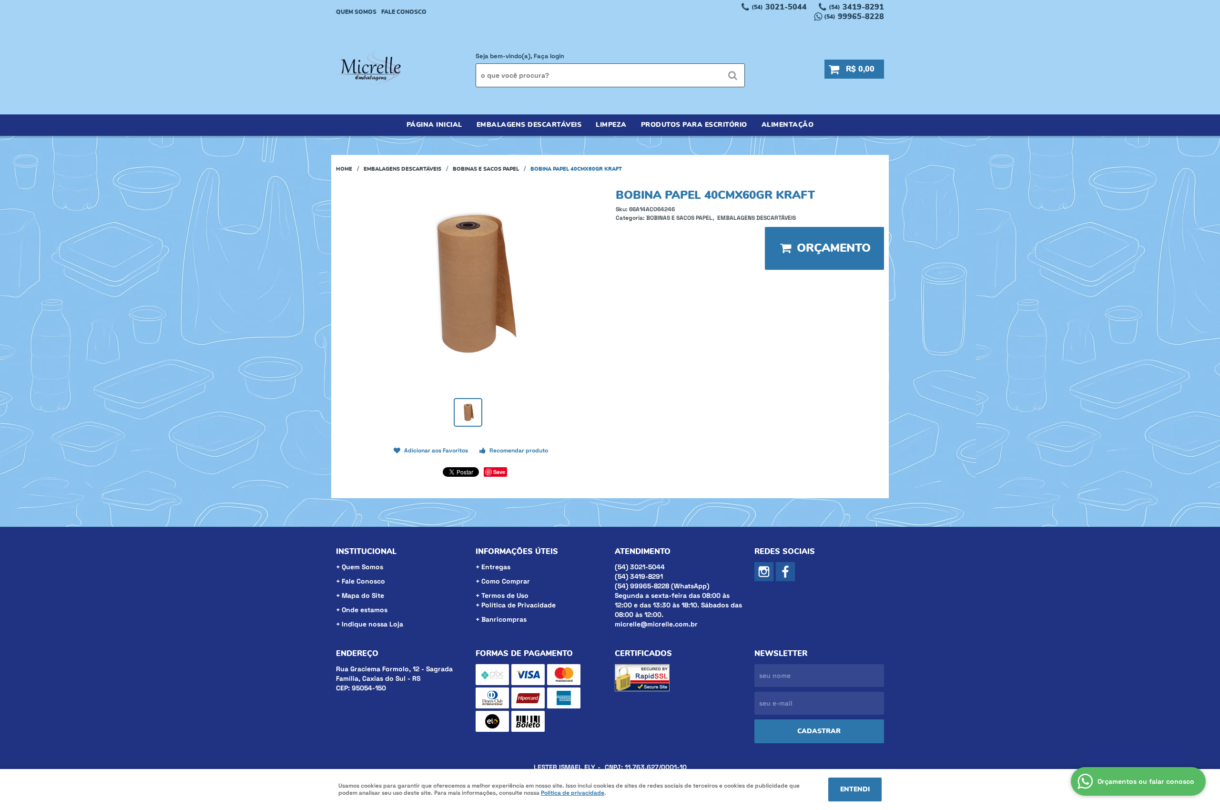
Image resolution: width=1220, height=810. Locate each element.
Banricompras (504, 619)
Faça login (549, 56)
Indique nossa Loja (372, 624)
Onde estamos (364, 609)
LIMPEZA (611, 125)
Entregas (495, 567)
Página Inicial (434, 125)
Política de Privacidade (518, 605)
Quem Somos (356, 12)
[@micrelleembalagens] (763, 571)
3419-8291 (856, 7)
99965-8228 (854, 17)
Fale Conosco (404, 12)
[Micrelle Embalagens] (785, 571)
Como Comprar (505, 581)
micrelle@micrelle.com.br (656, 624)
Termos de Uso (505, 595)
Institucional (366, 551)
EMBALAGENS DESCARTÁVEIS (529, 125)
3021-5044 (779, 7)
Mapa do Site (363, 595)
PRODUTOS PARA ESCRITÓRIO (694, 125)
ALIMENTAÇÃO (788, 125)
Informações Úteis (517, 551)
